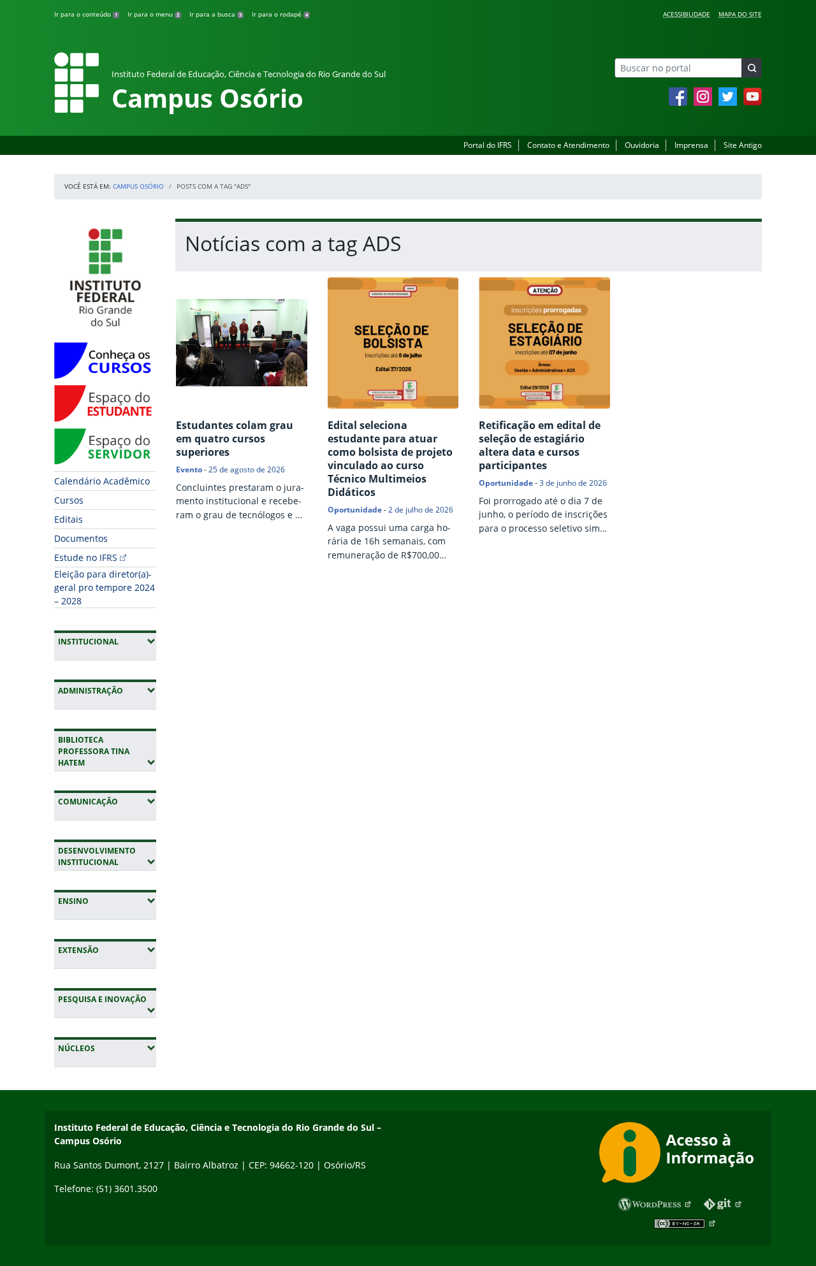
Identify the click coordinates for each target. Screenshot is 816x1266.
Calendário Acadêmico (102, 481)
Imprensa (691, 145)
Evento (189, 469)
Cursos (69, 500)
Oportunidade (355, 509)
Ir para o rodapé (280, 14)
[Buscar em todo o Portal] (751, 68)
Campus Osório (138, 186)
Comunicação (107, 801)
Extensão (107, 950)
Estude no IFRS (85, 557)
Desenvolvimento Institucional (107, 856)
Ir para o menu (153, 14)
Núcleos (107, 1048)
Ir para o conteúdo (85, 14)
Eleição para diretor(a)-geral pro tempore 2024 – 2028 (104, 587)
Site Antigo (743, 145)
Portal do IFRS (487, 145)
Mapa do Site (740, 14)
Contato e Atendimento (568, 145)
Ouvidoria (642, 145)
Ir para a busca (215, 14)
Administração (107, 690)
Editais (68, 519)
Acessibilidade (686, 14)
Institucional (107, 641)
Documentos (81, 538)
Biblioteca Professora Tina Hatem (107, 751)
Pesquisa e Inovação (107, 999)
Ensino (107, 900)
